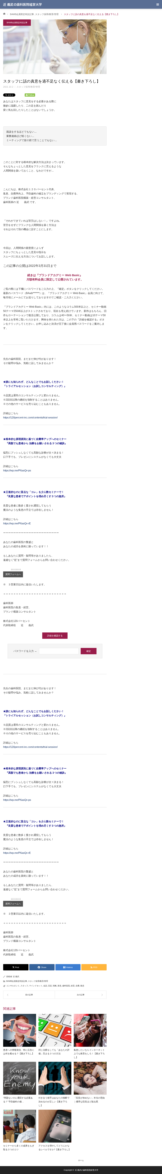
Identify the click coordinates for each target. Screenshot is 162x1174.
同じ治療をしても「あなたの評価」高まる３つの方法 (53, 1052)
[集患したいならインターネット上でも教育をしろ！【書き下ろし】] (90, 1030)
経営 (73, 986)
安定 (50, 986)
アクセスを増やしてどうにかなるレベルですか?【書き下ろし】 (54, 1147)
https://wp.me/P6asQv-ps (17, 470)
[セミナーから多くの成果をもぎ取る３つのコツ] (19, 1126)
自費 (77, 986)
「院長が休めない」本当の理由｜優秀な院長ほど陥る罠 (89, 1100)
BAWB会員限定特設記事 (22, 14)
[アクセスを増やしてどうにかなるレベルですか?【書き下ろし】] (54, 1126)
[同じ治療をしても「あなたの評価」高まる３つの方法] (54, 1030)
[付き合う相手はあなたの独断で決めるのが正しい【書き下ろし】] (54, 1078)
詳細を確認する (55, 635)
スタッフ (24, 986)
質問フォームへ (13, 574)
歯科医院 (66, 986)
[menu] (157, 4)
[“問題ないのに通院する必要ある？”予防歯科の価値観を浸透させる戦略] (19, 1078)
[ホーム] (4, 13)
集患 (82, 986)
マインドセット (35, 986)
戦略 (55, 986)
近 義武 (16, 976)
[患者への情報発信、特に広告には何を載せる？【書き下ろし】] (19, 1030)
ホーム (81, 1160)
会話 (45, 986)
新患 (59, 986)
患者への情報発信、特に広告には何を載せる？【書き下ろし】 (18, 1052)
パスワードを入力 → (25, 651)
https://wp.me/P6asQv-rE (17, 523)
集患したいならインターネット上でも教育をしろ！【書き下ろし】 (89, 1054)
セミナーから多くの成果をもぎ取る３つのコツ (18, 1147)
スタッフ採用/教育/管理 (47, 14)
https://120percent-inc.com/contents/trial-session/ (30, 417)
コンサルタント (13, 986)
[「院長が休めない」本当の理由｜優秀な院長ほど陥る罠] (90, 1078)
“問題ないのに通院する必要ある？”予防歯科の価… (18, 1100)
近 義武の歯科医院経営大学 (22, 4)
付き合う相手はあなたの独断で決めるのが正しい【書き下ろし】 (53, 1102)
